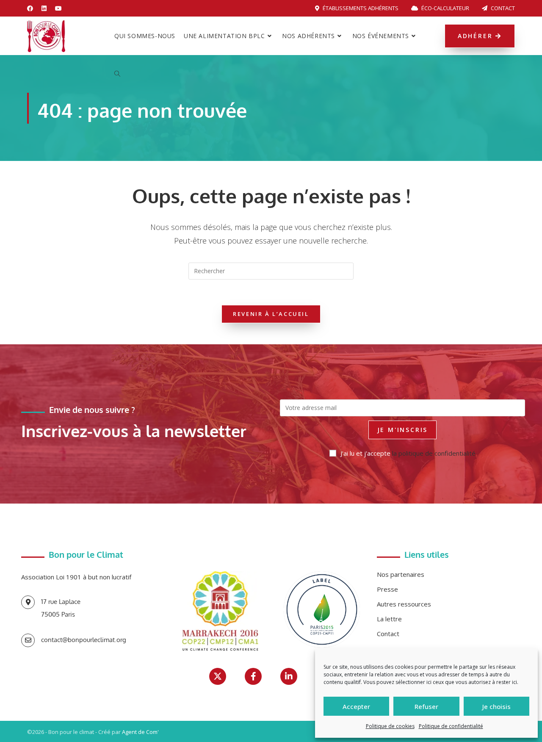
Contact (502, 8)
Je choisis (496, 706)
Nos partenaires (400, 574)
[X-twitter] (217, 676)
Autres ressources (404, 604)
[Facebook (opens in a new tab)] (32, 8)
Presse (387, 589)
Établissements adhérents (359, 8)
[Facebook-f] (253, 676)
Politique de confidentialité (451, 726)
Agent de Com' (140, 732)
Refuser (426, 706)
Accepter (356, 706)
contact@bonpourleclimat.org (83, 640)
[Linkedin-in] (288, 676)
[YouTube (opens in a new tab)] (58, 8)
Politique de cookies (390, 726)
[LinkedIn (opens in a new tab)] (44, 8)
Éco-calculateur (444, 8)
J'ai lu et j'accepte (408, 453)
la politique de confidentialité (434, 453)
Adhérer (476, 36)
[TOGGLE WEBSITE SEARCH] (117, 74)
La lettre (389, 619)
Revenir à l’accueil (271, 314)
